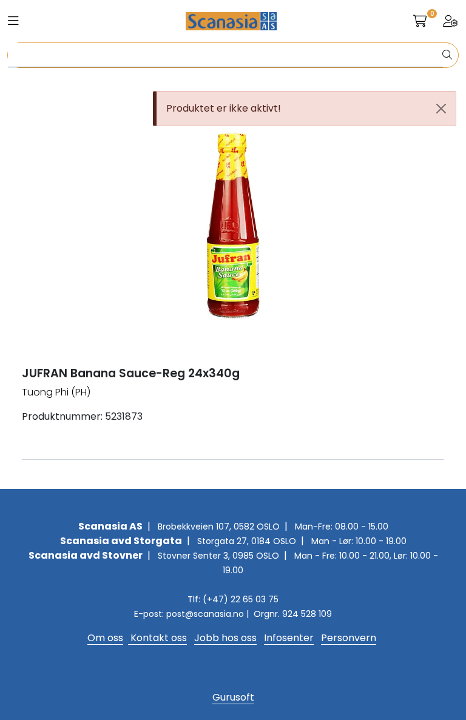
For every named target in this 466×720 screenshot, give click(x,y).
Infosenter (289, 638)
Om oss (105, 638)
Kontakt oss (157, 638)
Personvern (348, 638)
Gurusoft (233, 697)
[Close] (441, 109)
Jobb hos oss (225, 638)
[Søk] (447, 55)
